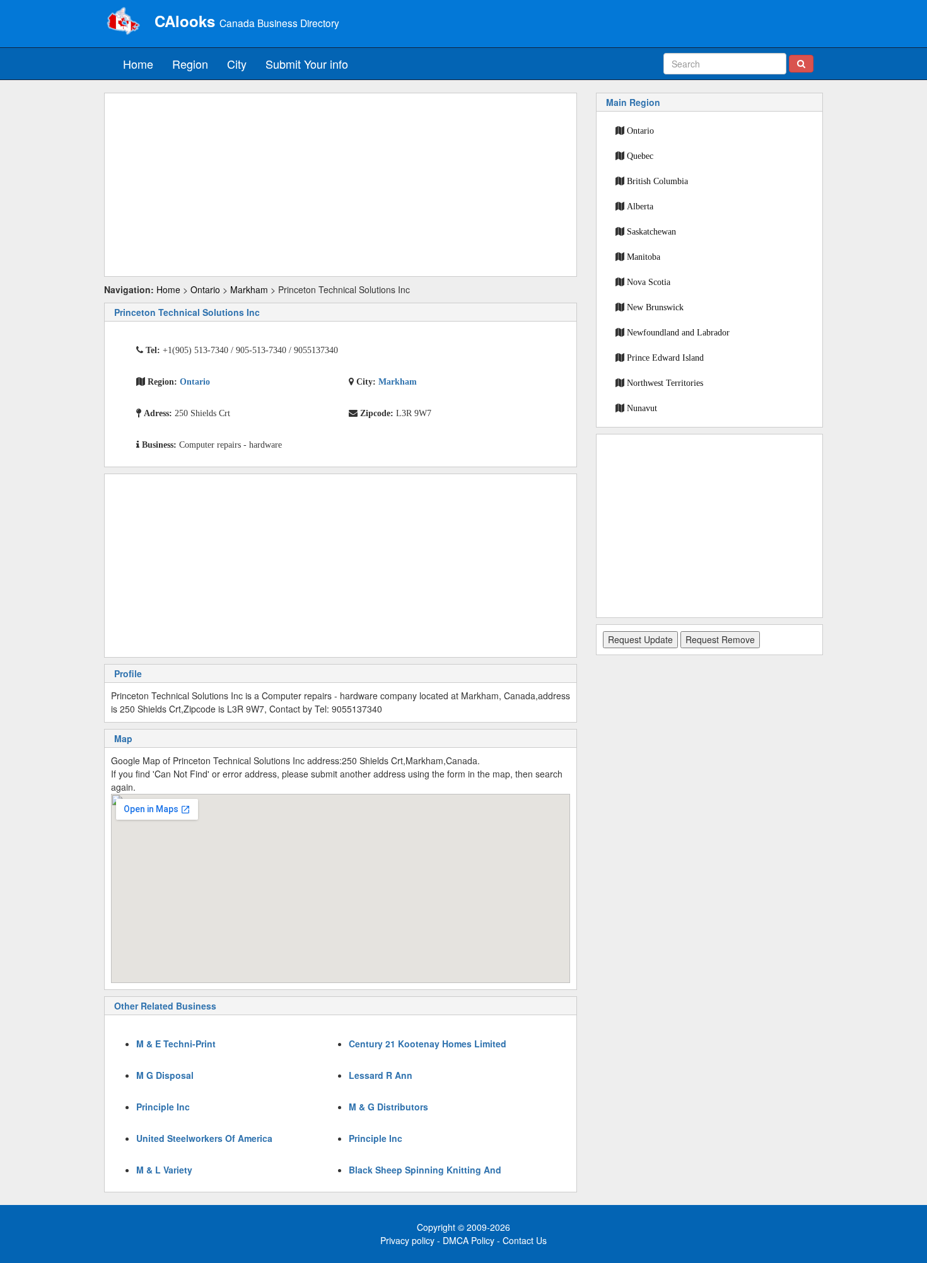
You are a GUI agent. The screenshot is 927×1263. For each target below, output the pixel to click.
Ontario (205, 289)
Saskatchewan (651, 231)
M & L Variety (164, 1169)
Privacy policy (407, 1240)
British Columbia (657, 181)
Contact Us (525, 1240)
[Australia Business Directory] (123, 22)
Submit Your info (306, 63)
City (237, 63)
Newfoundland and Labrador (678, 332)
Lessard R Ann (380, 1075)
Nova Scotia (648, 281)
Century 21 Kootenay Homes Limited (427, 1043)
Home (138, 63)
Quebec (640, 155)
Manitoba (643, 256)
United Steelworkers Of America (204, 1138)
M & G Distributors (388, 1106)
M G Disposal (165, 1075)
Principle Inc (163, 1106)
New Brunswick (655, 307)
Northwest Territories (665, 382)
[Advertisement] (340, 184)
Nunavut (642, 408)
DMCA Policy (468, 1240)
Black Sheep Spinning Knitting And (425, 1169)
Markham (249, 289)
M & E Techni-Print (176, 1043)
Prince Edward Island (665, 357)
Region (190, 63)
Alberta (640, 206)
